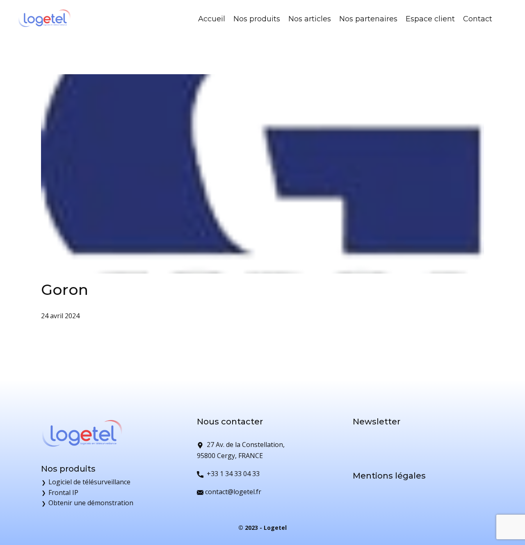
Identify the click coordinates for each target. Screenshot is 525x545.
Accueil (211, 18)
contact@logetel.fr (232, 491)
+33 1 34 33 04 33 (231, 473)
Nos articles (309, 18)
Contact (477, 18)
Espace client (430, 18)
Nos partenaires (368, 18)
